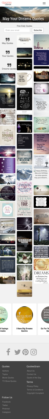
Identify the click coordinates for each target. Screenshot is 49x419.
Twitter (5, 405)
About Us (30, 370)
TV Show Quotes (9, 381)
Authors (5, 370)
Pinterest (6, 408)
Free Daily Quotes (24, 25)
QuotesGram (6, 3)
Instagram (6, 412)
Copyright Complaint (35, 393)
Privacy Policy (32, 386)
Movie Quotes (8, 377)
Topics (5, 374)
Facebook (6, 401)
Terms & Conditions (35, 389)
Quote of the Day (34, 377)
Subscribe (38, 30)
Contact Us (31, 374)
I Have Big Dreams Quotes (24, 329)
